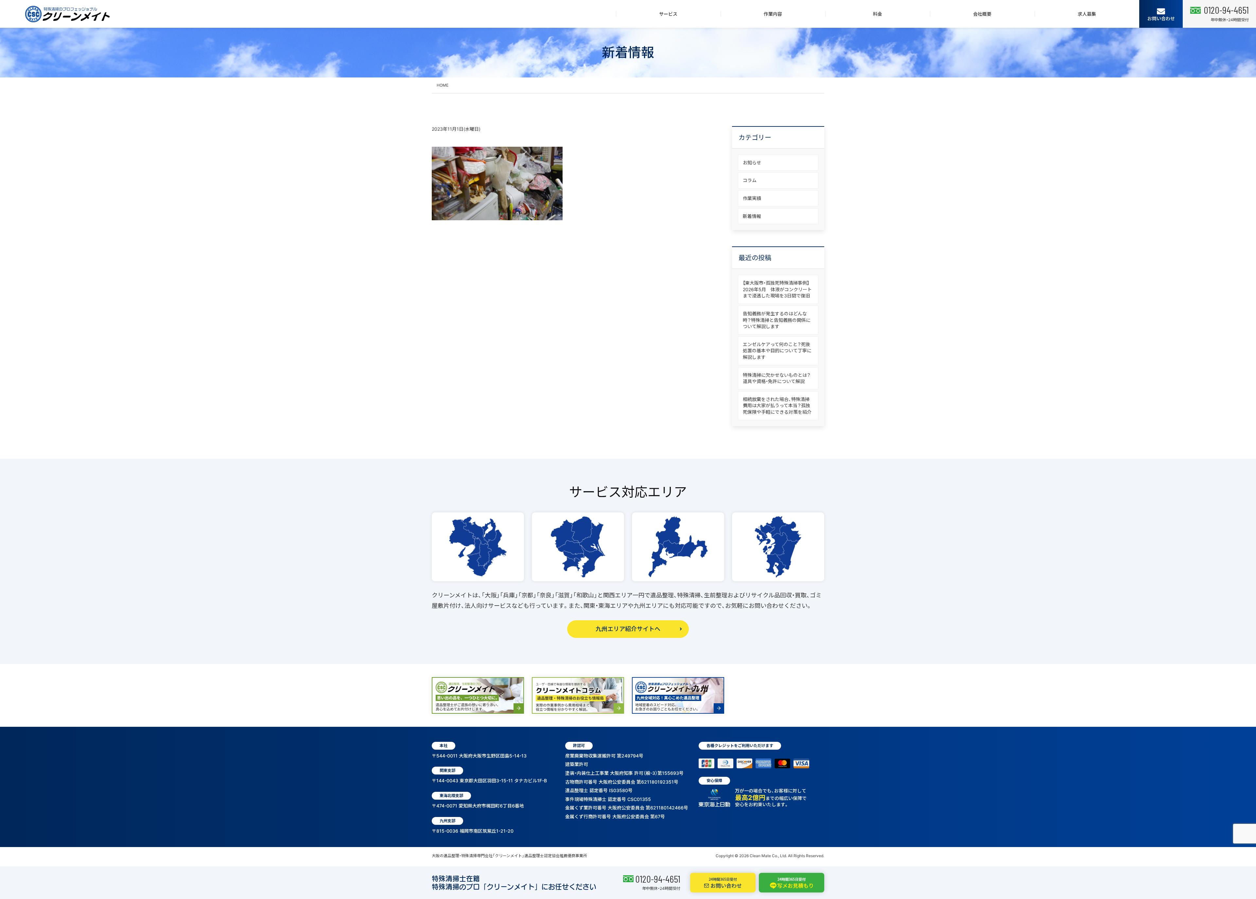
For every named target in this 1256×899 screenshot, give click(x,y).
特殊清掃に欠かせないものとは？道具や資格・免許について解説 (777, 378)
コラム (750, 180)
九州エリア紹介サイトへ (628, 628)
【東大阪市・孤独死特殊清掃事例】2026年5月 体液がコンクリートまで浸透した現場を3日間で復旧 (777, 289)
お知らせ (752, 162)
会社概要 (982, 14)
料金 (877, 14)
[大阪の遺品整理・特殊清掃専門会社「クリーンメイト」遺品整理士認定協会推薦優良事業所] (67, 14)
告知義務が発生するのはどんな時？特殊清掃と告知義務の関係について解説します (777, 320)
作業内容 (773, 14)
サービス (668, 14)
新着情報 (752, 216)
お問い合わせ (1161, 18)
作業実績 (752, 198)
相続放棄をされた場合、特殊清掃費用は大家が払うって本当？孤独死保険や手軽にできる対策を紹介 (777, 405)
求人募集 (1087, 14)
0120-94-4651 (657, 879)
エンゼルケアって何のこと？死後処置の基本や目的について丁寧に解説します (777, 350)
